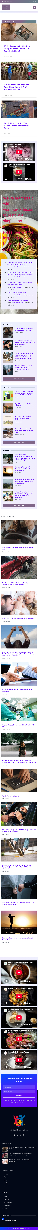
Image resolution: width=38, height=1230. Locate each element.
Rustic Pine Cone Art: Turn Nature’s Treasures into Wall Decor (16, 125)
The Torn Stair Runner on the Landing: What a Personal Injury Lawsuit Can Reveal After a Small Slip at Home (24, 355)
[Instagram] (33, 1)
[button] (29, 7)
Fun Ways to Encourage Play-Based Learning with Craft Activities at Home (17, 87)
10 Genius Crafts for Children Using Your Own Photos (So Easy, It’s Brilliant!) (17, 48)
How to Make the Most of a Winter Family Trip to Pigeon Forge (24, 430)
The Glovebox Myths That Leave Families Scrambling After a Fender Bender (15, 584)
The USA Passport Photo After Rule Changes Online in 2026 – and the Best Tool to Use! (24, 393)
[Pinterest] (35, 1)
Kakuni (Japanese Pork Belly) (16, 292)
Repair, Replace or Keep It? (10, 796)
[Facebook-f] (29, 1)
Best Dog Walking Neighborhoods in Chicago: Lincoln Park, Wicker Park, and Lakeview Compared (25, 457)
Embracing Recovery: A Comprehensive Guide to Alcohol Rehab (23, 468)
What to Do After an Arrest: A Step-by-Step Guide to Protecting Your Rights (24, 367)
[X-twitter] (31, 1)
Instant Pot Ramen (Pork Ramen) (17, 300)
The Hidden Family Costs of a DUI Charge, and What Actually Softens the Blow (25, 342)
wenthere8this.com (17, 267)
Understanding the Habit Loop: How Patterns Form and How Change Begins (24, 481)
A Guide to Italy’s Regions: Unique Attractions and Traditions (23, 418)
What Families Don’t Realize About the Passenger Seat (24, 329)
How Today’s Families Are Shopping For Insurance (18, 618)
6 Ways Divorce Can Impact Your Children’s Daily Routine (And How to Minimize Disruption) (24, 494)
